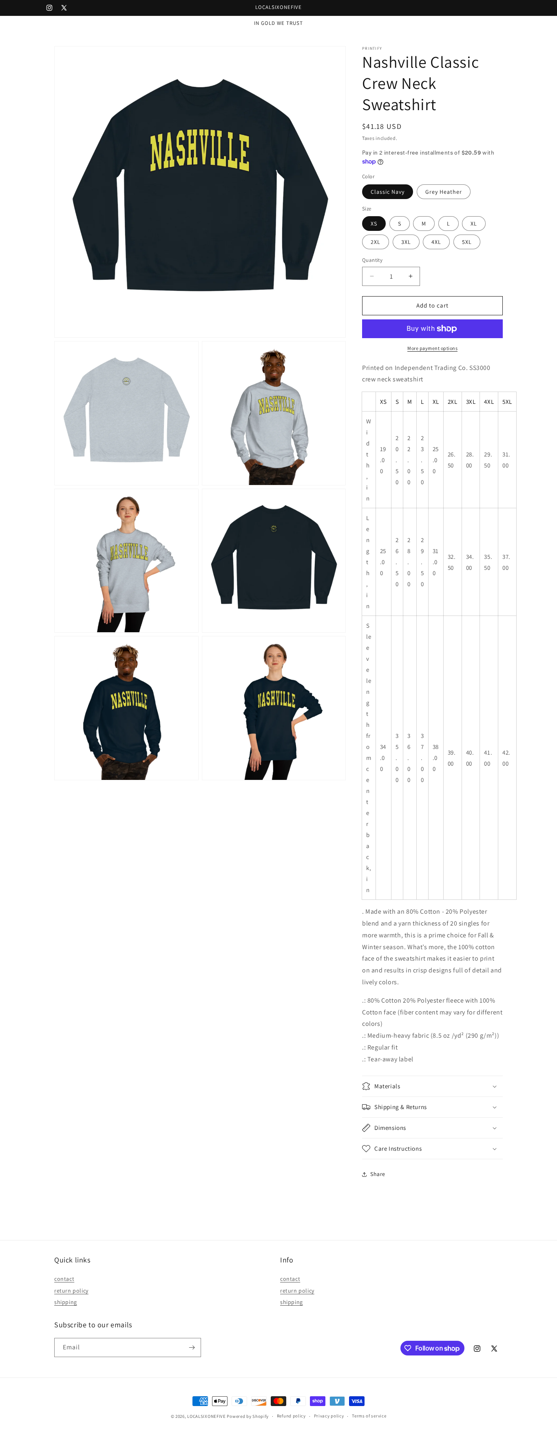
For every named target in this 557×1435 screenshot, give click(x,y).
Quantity (372, 260)
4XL (436, 242)
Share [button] (377, 1174)
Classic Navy (387, 191)
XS (374, 223)
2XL (375, 242)
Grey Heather (443, 191)
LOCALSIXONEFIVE (206, 1416)
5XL (467, 242)
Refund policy (291, 1416)
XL (474, 223)
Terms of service (369, 1416)
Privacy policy (329, 1416)
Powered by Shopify (248, 1416)
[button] (432, 1086)
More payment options (432, 348)
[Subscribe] (192, 1347)
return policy (71, 1290)
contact (64, 1278)
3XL (406, 242)
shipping (65, 1301)
